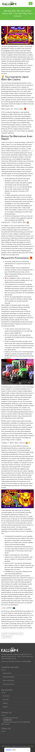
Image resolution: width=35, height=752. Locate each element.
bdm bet (5, 633)
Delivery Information (8, 677)
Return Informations (8, 680)
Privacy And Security (8, 684)
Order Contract (7, 673)
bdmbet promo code (16, 633)
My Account (6, 696)
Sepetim (5, 707)
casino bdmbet (7, 637)
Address (5, 703)
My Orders (6, 699)
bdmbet (31, 151)
